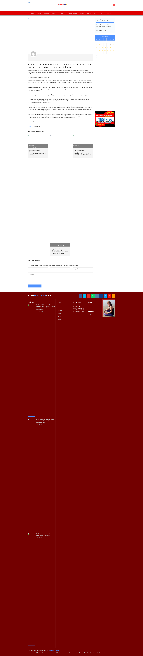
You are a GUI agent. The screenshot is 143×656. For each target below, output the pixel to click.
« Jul (96, 57)
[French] (59, 4)
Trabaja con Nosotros (79, 652)
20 (105, 50)
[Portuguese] (63, 4)
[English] (58, 4)
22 (110, 50)
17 (96, 50)
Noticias (62, 13)
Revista (54, 13)
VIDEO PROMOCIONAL (92, 308)
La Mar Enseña (91, 13)
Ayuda (86, 652)
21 (107, 50)
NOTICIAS (60, 316)
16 (113, 47)
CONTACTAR (60, 322)
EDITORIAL (60, 310)
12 (102, 47)
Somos (64, 652)
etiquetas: (30, 126)
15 (110, 47)
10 (96, 47)
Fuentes (106, 652)
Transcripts (92, 652)
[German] (61, 4)
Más (108, 13)
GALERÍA (59, 319)
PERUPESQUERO (91, 305)
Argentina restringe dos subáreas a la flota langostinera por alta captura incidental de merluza (60, 251)
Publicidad (58, 652)
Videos (82, 13)
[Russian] (65, 4)
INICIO (59, 305)
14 (107, 47)
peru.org (39, 295)
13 (105, 47)
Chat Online (99, 652)
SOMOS (39, 13)
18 (99, 50)
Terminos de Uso (32, 652)
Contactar (101, 13)
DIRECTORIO (60, 308)
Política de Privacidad (42, 652)
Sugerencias (51, 652)
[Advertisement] (108, 84)
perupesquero (43, 57)
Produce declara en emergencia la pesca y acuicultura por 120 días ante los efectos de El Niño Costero (82, 152)
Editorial (46, 13)
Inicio (32, 13)
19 (102, 50)
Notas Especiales (72, 13)
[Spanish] (66, 4)
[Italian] (62, 4)
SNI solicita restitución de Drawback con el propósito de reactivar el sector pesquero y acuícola (45, 421)
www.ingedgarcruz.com (54, 650)
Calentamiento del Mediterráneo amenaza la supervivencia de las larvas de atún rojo (37, 152)
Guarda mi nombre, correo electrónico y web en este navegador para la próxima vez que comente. (53, 265)
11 (99, 47)
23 (113, 50)
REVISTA (59, 313)
